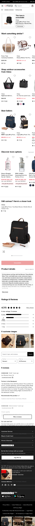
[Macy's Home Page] (8, 6)
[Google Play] (19, 496)
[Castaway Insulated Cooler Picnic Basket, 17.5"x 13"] (8, 45)
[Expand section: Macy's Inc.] (17, 445)
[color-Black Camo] (18, 104)
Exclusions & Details (12, 474)
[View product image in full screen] (4, 252)
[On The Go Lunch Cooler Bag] (24, 83)
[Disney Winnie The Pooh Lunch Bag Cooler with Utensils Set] (24, 45)
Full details (20, 26)
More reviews (17, 417)
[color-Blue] (30, 185)
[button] (17, 236)
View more (5, 292)
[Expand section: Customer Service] (17, 431)
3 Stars (3, 320)
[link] (8, 59)
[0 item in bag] (32, 6)
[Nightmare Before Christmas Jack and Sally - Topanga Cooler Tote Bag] (8, 83)
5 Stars (3, 314)
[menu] (2, 6)
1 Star (3, 327)
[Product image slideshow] (17, 236)
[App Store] (6, 496)
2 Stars (3, 323)
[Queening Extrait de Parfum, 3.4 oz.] (21, 164)
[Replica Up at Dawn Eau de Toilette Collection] (8, 164)
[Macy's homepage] (2, 9)
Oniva (17, 20)
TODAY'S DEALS (6, 1)
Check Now (20, 474)
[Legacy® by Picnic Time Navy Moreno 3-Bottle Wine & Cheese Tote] (8, 122)
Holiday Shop (18, 9)
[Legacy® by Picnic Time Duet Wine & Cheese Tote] (24, 122)
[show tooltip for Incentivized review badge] (12, 377)
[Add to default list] (15, 37)
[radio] (18, 104)
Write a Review (30, 307)
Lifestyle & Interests (9, 9)
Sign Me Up (17, 457)
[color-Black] (33, 185)
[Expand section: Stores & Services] (17, 440)
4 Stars (3, 317)
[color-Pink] (21, 104)
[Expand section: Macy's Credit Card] (17, 436)
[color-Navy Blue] (24, 104)
